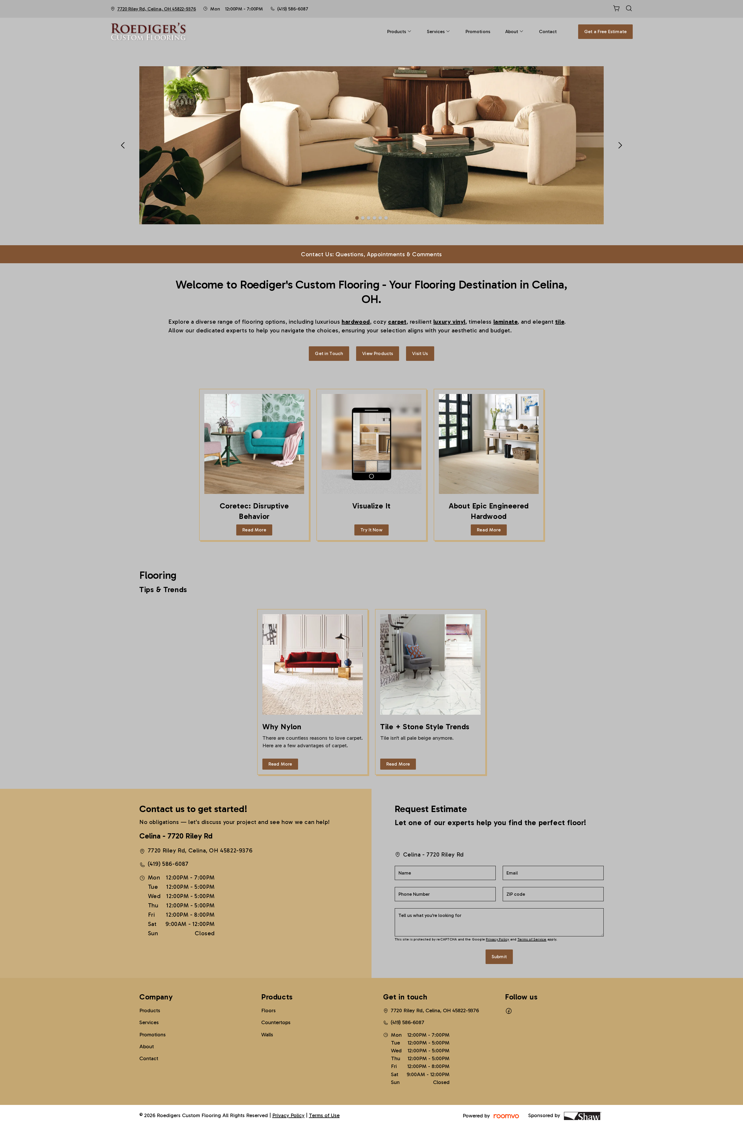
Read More (254, 530)
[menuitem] (399, 31)
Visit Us (420, 353)
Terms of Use (324, 1115)
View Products (377, 353)
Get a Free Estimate (605, 31)
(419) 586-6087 (292, 9)
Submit (499, 956)
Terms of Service (532, 939)
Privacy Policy (497, 939)
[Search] (629, 9)
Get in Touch (329, 353)
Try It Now (371, 530)
